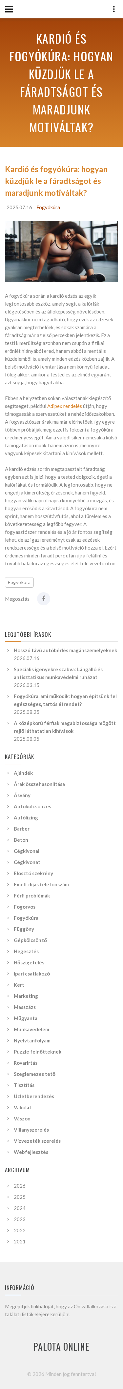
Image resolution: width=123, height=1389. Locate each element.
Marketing (26, 996)
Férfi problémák (32, 895)
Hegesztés (26, 951)
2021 (20, 1241)
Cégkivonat (27, 862)
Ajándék (23, 773)
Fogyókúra (48, 207)
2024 (20, 1208)
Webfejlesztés (31, 1152)
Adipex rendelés (64, 406)
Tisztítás (24, 1085)
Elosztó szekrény (33, 873)
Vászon (22, 1118)
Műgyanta (25, 1018)
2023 (20, 1219)
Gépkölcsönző (30, 940)
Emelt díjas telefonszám (41, 884)
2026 (20, 1186)
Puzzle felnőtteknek (37, 1052)
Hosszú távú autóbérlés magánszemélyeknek (65, 650)
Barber (22, 829)
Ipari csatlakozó (32, 973)
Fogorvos (24, 907)
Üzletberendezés (34, 1096)
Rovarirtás (25, 1063)
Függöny (24, 929)
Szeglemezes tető (34, 1074)
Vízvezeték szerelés (37, 1141)
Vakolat (22, 1107)
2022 (20, 1230)
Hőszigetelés (29, 962)
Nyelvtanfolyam (32, 1040)
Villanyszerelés (31, 1130)
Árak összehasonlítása (39, 784)
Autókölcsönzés (32, 806)
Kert (19, 985)
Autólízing (26, 817)
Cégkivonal (26, 851)
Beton (21, 840)
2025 (20, 1197)
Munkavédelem (31, 1029)
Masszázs (25, 1007)
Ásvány (22, 795)
